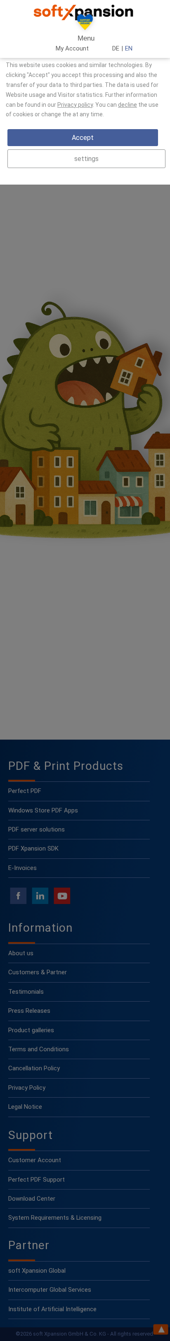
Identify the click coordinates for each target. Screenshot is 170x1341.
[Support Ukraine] (85, 24)
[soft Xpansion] (85, 12)
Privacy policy (75, 104)
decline (127, 104)
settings (86, 159)
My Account (72, 49)
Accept (83, 138)
